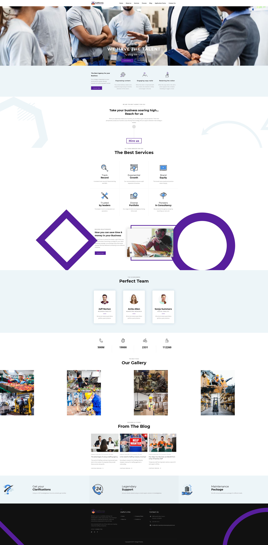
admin (111, 454)
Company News (139, 516)
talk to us (97, 57)
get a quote (109, 57)
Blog (150, 3)
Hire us (134, 141)
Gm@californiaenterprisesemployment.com (163, 525)
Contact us (138, 519)
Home (121, 3)
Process (144, 3)
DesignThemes (139, 542)
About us (128, 3)
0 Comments (105, 454)
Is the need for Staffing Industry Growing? (133, 457)
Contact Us (172, 3)
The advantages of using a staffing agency (104, 457)
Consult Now (96, 88)
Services (136, 3)
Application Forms (160, 3)
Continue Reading (96, 468)
